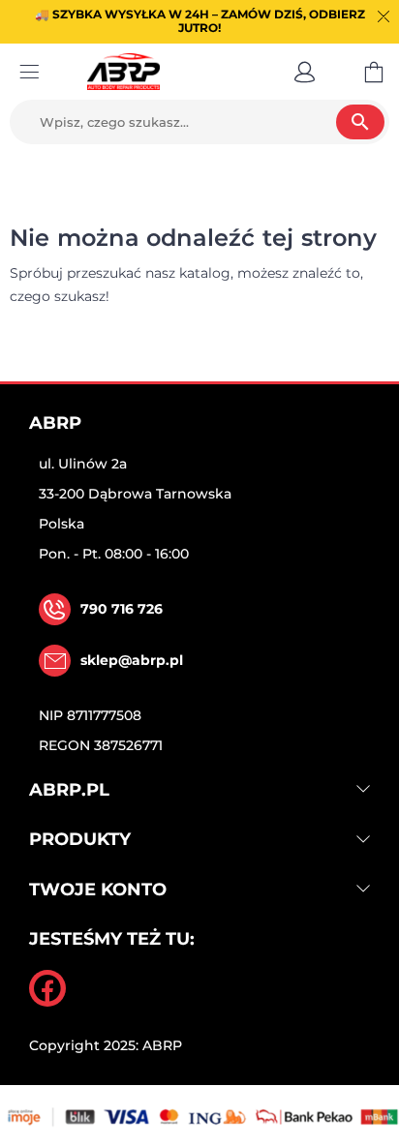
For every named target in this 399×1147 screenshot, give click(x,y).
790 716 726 (121, 609)
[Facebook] (47, 988)
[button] (305, 71)
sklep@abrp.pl (131, 660)
